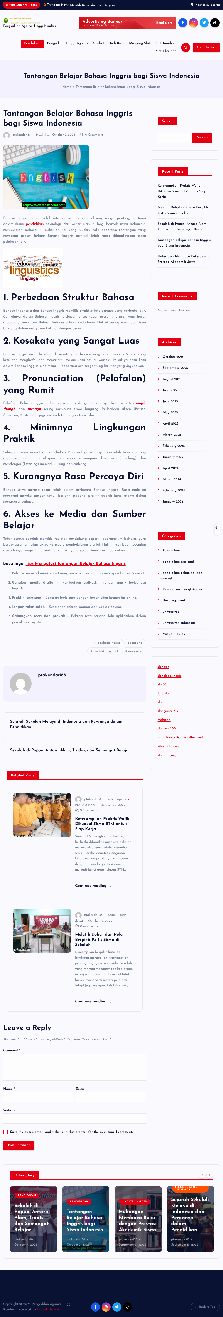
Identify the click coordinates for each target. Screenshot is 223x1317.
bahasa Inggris (110, 643)
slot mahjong (167, 755)
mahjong (164, 720)
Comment (11, 1050)
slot (160, 702)
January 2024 (173, 501)
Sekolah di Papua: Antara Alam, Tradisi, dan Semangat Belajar (31, 1217)
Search (167, 121)
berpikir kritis (117, 915)
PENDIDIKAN (85, 805)
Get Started (206, 47)
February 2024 (174, 490)
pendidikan (35, 224)
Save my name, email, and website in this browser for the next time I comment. (71, 1132)
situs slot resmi (168, 746)
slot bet (163, 667)
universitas (171, 612)
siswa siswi (135, 651)
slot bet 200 (167, 728)
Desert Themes (48, 1309)
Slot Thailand (166, 51)
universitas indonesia (179, 623)
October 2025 (173, 357)
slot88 (162, 684)
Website (9, 1110)
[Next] (209, 1175)
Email (81, 1089)
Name (9, 1089)
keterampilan (117, 799)
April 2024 (171, 468)
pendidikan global (105, 651)
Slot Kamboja (166, 43)
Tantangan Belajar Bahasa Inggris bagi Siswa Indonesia (118, 87)
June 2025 (170, 401)
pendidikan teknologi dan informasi (187, 1187)
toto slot (164, 693)
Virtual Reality (174, 634)
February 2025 (174, 446)
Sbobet (98, 43)
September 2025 (175, 368)
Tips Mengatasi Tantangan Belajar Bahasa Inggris (76, 564)
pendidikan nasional (178, 561)
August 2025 (172, 379)
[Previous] (202, 1175)
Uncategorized (174, 600)
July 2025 (170, 390)
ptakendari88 (21, 135)
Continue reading (91, 886)
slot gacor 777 (168, 711)
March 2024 (172, 479)
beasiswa (136, 643)
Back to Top (207, 1306)
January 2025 (173, 457)
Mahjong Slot (139, 43)
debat (79, 921)
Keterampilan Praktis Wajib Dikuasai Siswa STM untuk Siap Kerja (182, 191)
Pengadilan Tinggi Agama (67, 43)
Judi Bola (116, 43)
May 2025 (170, 412)
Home (66, 87)
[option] (33, 1219)
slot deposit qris (170, 676)
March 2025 (172, 435)
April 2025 (171, 423)
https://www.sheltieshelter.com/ (180, 737)
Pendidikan (33, 43)
